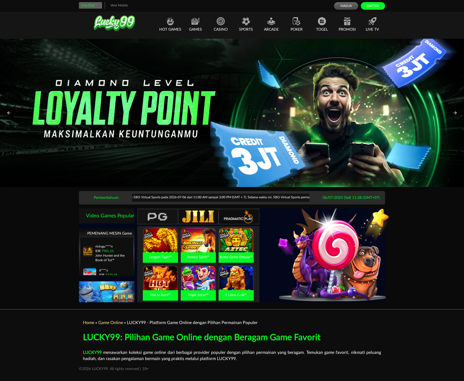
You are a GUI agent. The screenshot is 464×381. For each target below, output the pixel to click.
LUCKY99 (92, 352)
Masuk (346, 6)
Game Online (110, 323)
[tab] (157, 216)
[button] (8, 112)
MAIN (160, 246)
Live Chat (88, 5)
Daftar (373, 6)
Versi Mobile (119, 5)
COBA (160, 234)
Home (88, 323)
